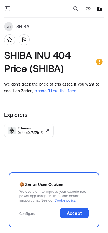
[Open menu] (7, 8)
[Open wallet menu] (100, 9)
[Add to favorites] (9, 39)
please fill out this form (55, 91)
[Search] (75, 8)
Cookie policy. (65, 200)
